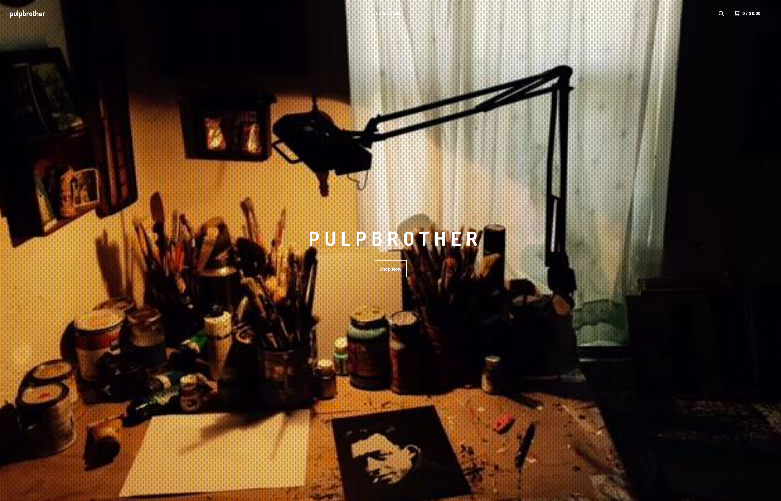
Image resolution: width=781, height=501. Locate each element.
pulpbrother (27, 13)
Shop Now (390, 269)
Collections (388, 13)
